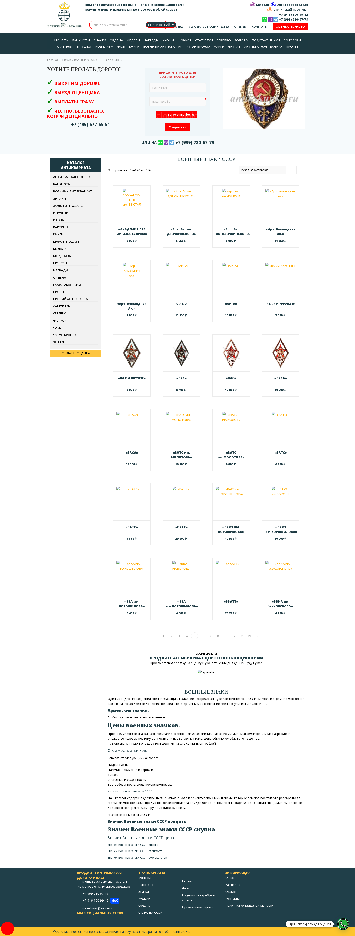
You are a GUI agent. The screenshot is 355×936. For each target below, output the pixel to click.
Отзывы (240, 27)
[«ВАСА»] (280, 353)
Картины (60, 227)
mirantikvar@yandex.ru (98, 908)
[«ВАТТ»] (181, 502)
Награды (60, 270)
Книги (58, 234)
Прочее (59, 292)
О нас (179, 27)
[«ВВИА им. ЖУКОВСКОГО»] (280, 576)
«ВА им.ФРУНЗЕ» (132, 378)
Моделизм (62, 256)
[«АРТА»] (181, 278)
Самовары (62, 306)
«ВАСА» (280, 378)
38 (241, 636)
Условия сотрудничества (209, 27)
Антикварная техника (72, 177)
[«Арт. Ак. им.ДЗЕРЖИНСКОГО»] (231, 204)
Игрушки (60, 213)
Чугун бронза (65, 335)
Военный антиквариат (72, 191)
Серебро (59, 313)
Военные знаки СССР (88, 60)
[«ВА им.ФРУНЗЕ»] (131, 353)
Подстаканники (67, 284)
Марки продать (66, 241)
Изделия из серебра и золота (198, 897)
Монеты (60, 263)
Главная (53, 60)
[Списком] (300, 170)
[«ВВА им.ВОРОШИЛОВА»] (181, 576)
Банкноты (61, 184)
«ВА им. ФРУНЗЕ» (280, 304)
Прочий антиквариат (71, 299)
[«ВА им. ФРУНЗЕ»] (280, 278)
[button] (343, 924)
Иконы (59, 220)
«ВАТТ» (181, 527)
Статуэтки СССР (150, 912)
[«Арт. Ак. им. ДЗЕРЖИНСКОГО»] (181, 204)
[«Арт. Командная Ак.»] (280, 204)
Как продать (234, 884)
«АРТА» (181, 304)
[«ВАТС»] (280, 427)
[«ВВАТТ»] (231, 576)
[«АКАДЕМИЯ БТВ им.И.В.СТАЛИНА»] (131, 204)
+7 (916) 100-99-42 (293, 14)
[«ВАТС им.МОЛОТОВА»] (231, 427)
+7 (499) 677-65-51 (90, 124)
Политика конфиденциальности (249, 905)
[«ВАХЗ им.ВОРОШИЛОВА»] (280, 502)
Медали (60, 249)
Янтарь (59, 342)
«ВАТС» (280, 452)
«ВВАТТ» (231, 601)
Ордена (59, 277)
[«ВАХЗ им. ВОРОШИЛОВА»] (231, 502)
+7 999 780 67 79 (96, 893)
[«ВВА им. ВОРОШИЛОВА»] (131, 576)
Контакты (259, 27)
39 (249, 636)
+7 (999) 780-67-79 (293, 19)
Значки (66, 60)
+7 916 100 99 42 (100, 900)
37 (233, 636)
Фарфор (59, 320)
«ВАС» (181, 378)
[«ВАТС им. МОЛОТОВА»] (181, 427)
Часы (57, 328)
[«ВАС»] (181, 353)
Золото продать (68, 205)
